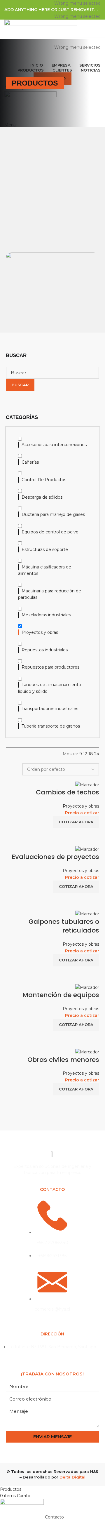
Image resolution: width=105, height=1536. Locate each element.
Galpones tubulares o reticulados (64, 926)
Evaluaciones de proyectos (55, 856)
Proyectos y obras (81, 806)
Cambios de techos (67, 792)
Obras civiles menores (63, 1059)
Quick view (92, 835)
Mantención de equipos (60, 994)
